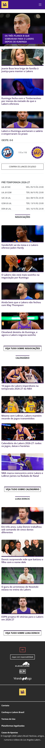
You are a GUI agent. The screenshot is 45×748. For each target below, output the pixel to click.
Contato (5, 705)
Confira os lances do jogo (22, 166)
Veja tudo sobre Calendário (22, 489)
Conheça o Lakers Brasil (12, 712)
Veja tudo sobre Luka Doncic (22, 632)
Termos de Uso (8, 719)
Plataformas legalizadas (12, 725)
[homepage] (4, 4)
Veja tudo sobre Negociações (22, 348)
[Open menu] (40, 4)
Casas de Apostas (9, 732)
